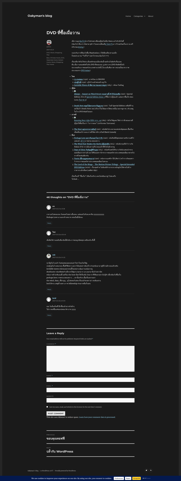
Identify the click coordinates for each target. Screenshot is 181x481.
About (150, 16)
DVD (48, 52)
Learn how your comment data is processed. (97, 417)
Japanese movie (52, 60)
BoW (54, 298)
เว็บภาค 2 (82, 100)
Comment (51, 344)
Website (50, 396)
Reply (49, 223)
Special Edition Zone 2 (95, 97)
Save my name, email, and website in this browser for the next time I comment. (75, 407)
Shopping (58, 52)
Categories (138, 16)
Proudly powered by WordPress (65, 471)
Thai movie (50, 64)
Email (50, 386)
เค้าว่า (83, 141)
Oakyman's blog (40, 16)
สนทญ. (80, 47)
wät (53, 255)
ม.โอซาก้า (109, 44)
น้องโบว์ (82, 41)
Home (128, 16)
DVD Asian (85, 70)
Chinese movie (55, 58)
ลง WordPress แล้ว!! (46, 471)
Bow (48, 58)
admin (49, 47)
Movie (52, 52)
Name (50, 376)
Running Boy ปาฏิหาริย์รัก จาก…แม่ (87, 120)
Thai (48, 55)
